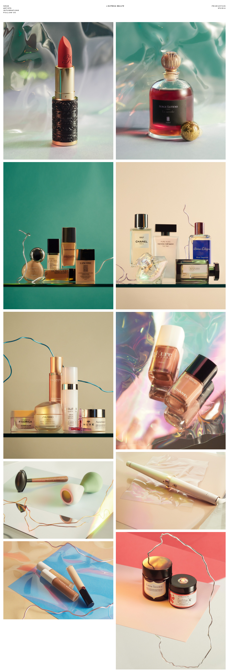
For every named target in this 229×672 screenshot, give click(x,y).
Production (219, 6)
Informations (11, 10)
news (6, 6)
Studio (222, 8)
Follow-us (9, 12)
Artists (7, 8)
